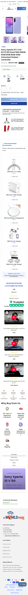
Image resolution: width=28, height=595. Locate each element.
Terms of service (10, 589)
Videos (14, 462)
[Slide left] (1, 40)
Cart (18, 4)
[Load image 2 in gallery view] (14, 39)
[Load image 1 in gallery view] (7, 39)
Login (10, 4)
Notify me (14, 103)
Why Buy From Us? (7, 557)
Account (14, 4)
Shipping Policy (6, 550)
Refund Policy (6, 553)
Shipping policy (19, 589)
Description (14, 454)
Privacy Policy (6, 547)
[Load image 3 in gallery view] (21, 39)
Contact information (15, 592)
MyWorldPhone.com (13, 584)
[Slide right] (26, 40)
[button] (2, 8)
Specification (14, 457)
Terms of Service (7, 544)
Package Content (14, 460)
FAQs (14, 465)
